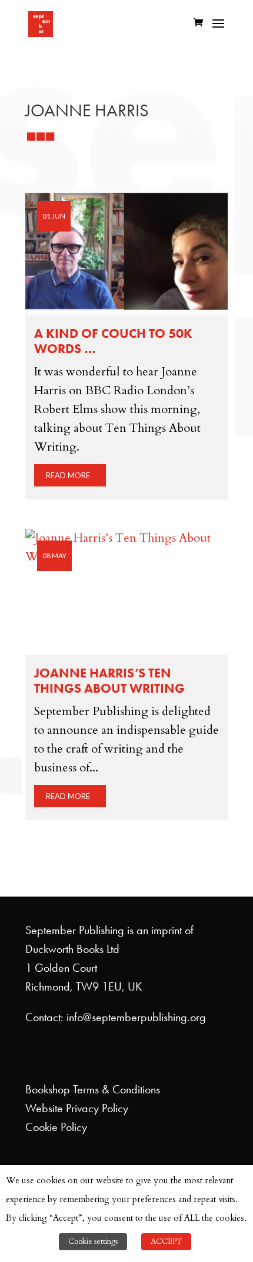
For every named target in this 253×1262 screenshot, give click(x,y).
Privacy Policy (97, 1108)
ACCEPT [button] (166, 1241)
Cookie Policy (56, 1127)
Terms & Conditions (116, 1089)
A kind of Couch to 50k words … (113, 341)
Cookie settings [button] (93, 1241)
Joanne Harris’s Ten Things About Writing (109, 680)
